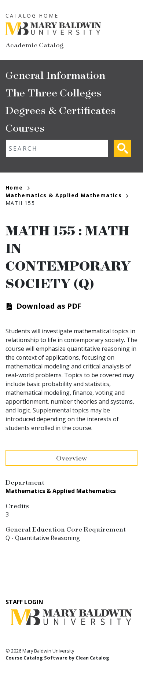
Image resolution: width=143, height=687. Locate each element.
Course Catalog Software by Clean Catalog (57, 657)
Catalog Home (32, 15)
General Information (55, 74)
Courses (25, 127)
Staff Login (24, 602)
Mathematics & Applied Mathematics (64, 195)
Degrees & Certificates (61, 110)
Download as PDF (48, 306)
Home (14, 187)
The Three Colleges (54, 92)
